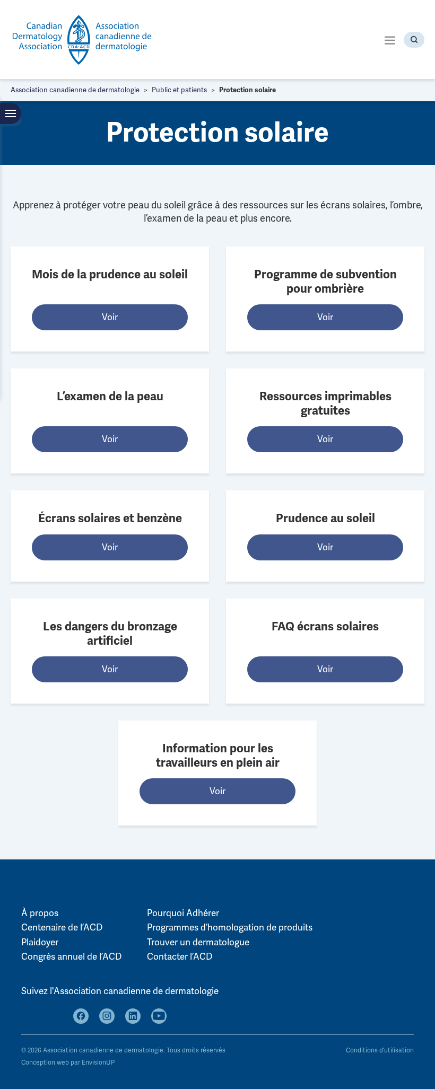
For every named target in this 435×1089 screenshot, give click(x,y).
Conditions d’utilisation (380, 1051)
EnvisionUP (98, 1063)
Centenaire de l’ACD (61, 927)
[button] (390, 39)
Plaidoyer (39, 942)
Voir (110, 317)
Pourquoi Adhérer (183, 913)
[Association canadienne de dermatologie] (82, 39)
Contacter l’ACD (179, 956)
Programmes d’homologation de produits (229, 927)
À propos (39, 913)
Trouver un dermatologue (198, 942)
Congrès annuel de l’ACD (71, 956)
